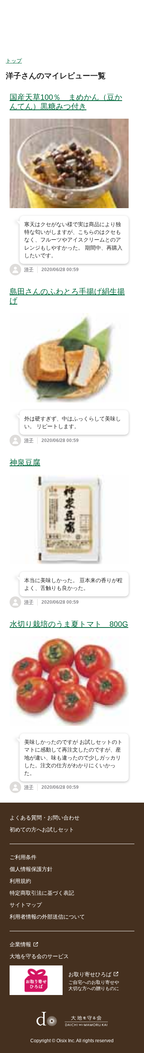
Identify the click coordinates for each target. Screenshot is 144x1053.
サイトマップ (26, 905)
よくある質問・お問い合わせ (44, 818)
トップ (14, 61)
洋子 (28, 269)
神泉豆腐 (25, 462)
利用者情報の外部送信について (47, 917)
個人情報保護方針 (31, 869)
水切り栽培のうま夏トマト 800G (69, 624)
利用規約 (20, 881)
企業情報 (20, 944)
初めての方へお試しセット (42, 829)
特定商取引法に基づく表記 (42, 893)
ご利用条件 (23, 857)
